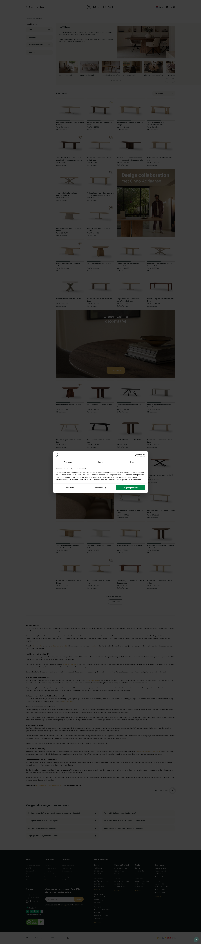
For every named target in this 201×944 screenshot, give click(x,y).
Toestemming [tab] (69, 462)
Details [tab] (100, 462)
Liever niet (70, 488)
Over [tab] (132, 462)
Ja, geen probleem (131, 488)
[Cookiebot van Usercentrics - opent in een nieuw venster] (136, 455)
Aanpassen (99, 488)
